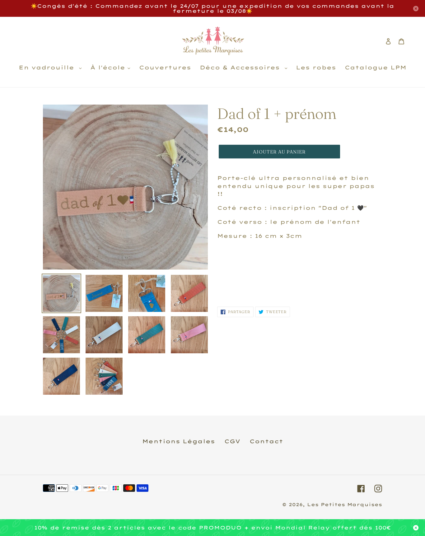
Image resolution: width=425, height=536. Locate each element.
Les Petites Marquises (344, 504)
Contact (266, 441)
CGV (232, 441)
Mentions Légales (178, 441)
